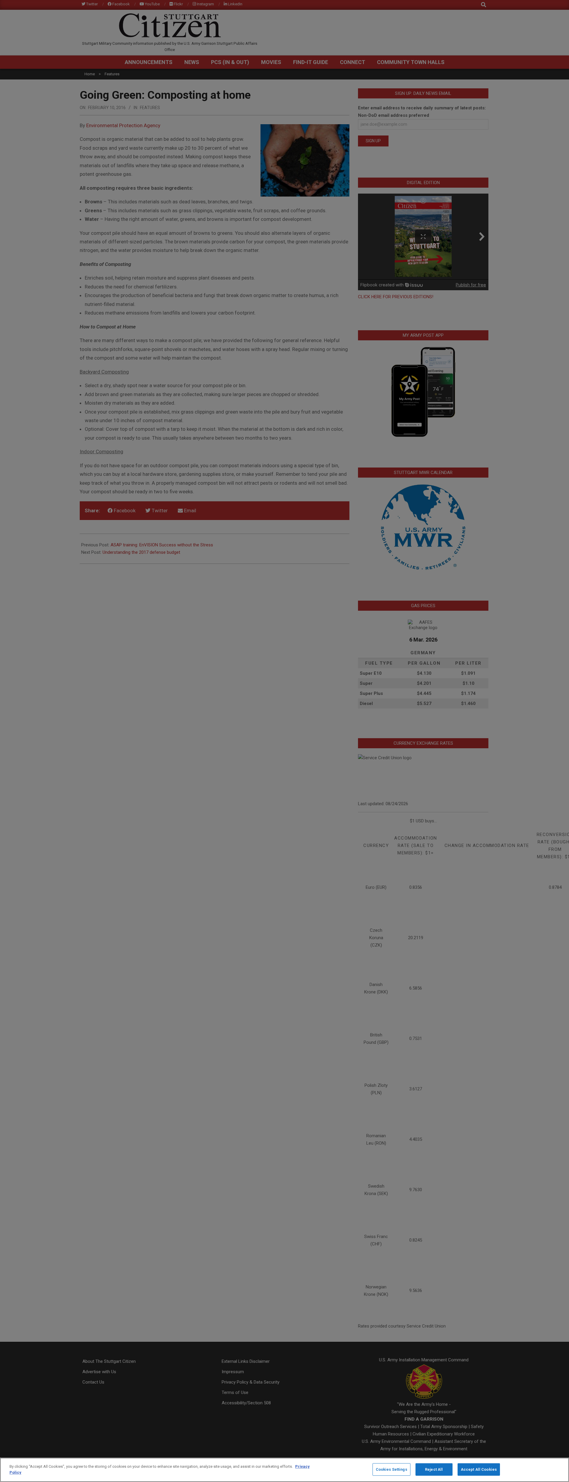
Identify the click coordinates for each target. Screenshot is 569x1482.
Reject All (434, 1469)
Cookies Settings (391, 1469)
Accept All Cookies (479, 1469)
